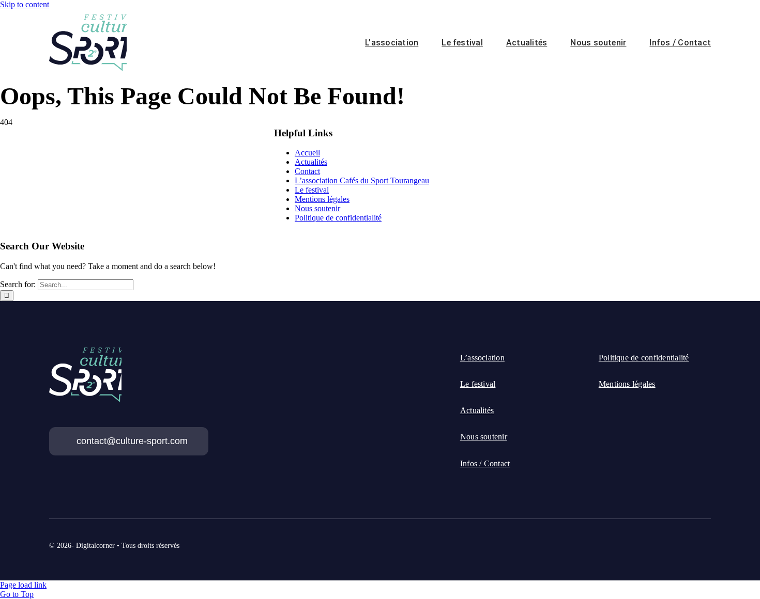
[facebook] (651, 539)
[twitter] (669, 539)
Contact (307, 171)
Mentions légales (322, 199)
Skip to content (24, 4)
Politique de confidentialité (338, 217)
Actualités (311, 161)
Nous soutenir (317, 208)
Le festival (312, 189)
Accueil (307, 152)
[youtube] (707, 539)
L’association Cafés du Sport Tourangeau (362, 180)
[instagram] (688, 539)
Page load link (23, 584)
